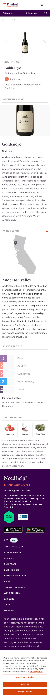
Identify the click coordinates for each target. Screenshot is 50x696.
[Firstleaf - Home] (11, 5)
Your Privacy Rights (25, 677)
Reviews (9, 558)
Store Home (7, 20)
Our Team (10, 564)
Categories (8, 13)
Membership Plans (15, 576)
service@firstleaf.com (17, 490)
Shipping (9, 610)
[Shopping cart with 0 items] (42, 4)
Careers (9, 599)
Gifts (7, 605)
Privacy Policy (36, 672)
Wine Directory (14, 547)
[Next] (45, 43)
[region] (25, 673)
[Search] (45, 13)
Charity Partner (14, 587)
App (10, 540)
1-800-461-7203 (17, 485)
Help (7, 581)
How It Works (13, 552)
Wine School (12, 593)
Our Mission (11, 570)
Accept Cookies (25, 692)
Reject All (25, 684)
